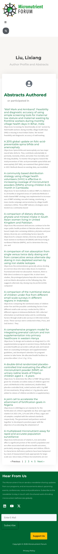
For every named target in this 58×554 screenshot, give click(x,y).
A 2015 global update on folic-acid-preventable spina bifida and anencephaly (25, 144)
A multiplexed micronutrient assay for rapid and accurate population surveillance (27, 434)
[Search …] (6, 31)
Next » (40, 461)
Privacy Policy (29, 551)
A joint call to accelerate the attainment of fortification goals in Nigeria (24, 402)
